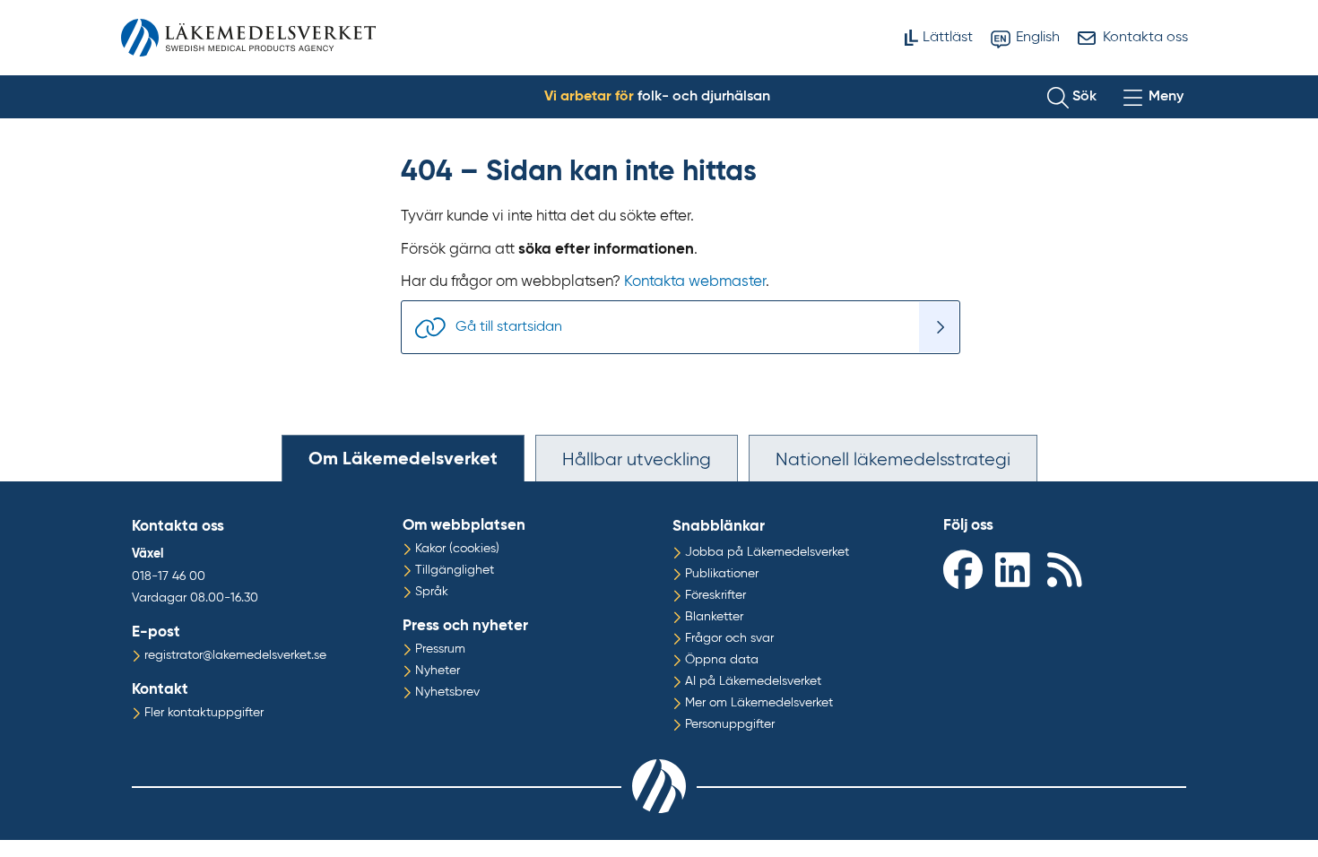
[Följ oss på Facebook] (964, 568)
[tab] (403, 458)
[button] (1072, 96)
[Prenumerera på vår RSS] (1068, 568)
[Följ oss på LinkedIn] (1016, 568)
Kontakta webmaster (695, 282)
